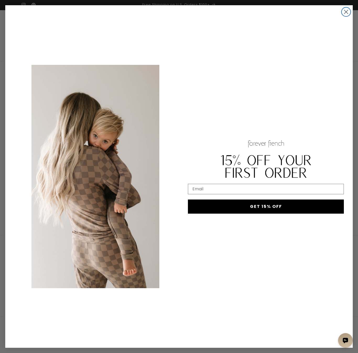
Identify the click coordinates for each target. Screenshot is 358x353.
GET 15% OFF (266, 206)
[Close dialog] (346, 11)
